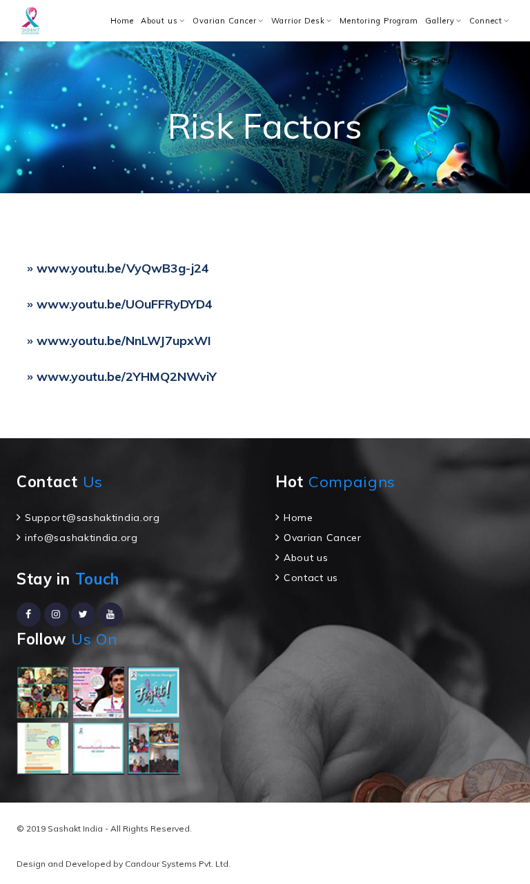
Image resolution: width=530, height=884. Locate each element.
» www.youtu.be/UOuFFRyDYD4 (120, 304)
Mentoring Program (379, 21)
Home (122, 21)
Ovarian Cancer (225, 21)
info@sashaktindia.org (81, 537)
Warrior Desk (298, 21)
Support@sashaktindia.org (92, 517)
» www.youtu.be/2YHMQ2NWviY (122, 376)
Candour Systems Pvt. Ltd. (177, 863)
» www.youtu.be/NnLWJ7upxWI (119, 340)
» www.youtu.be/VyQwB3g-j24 (118, 268)
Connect (485, 21)
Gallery (440, 21)
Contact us (311, 577)
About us (159, 21)
